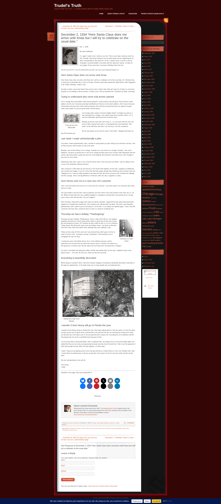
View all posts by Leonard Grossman (86, 414)
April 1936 (147, 105)
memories (146, 226)
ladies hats (101, 428)
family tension (159, 205)
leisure (144, 223)
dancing (145, 204)
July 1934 (147, 170)
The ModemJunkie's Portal (108, 408)
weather (158, 240)
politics (156, 233)
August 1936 (148, 92)
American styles (148, 186)
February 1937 (148, 73)
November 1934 (149, 157)
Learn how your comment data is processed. (103, 486)
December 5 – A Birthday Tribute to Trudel (120, 26)
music (155, 230)
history (161, 212)
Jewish (151, 216)
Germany (144, 212)
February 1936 (148, 108)
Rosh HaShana (146, 235)
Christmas (78, 428)
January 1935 (148, 151)
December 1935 (149, 115)
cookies (83, 428)
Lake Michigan (154, 218)
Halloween (151, 212)
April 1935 (147, 141)
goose (95, 428)
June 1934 (147, 173)
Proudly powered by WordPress (102, 498)
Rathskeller (119, 428)
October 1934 (148, 160)
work (144, 243)
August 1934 (148, 167)
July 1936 (147, 95)
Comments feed (149, 263)
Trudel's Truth (67, 5)
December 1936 (149, 79)
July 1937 (147, 60)
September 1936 (149, 89)
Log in (146, 256)
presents (113, 428)
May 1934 (147, 176)
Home (101, 14)
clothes (146, 201)
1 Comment (130, 423)
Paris (108, 428)
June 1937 (147, 63)
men (152, 226)
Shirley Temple (155, 235)
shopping (145, 238)
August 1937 (148, 56)
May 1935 (147, 138)
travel (152, 240)
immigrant (145, 216)
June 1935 (147, 134)
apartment (147, 189)
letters (152, 222)
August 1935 (148, 128)
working (151, 243)
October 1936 (148, 86)
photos (151, 233)
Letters (117, 423)
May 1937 (147, 66)
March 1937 (148, 69)
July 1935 (147, 131)
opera (146, 233)
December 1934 (149, 154)
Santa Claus (125, 428)
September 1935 (149, 125)
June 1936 (147, 99)
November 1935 (149, 118)
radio (161, 233)
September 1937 (149, 53)
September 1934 (149, 163)
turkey (71, 430)
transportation (146, 240)
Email (63, 465)
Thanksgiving (65, 430)
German (159, 208)
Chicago (94, 423)
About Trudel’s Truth (116, 14)
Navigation (133, 14)
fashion (88, 428)
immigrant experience (109, 423)
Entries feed (148, 260)
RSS (165, 21)
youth (149, 246)
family (101, 423)
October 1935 (148, 121)
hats (156, 211)
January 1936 (148, 111)
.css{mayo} (124, 498)
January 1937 (148, 76)
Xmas (75, 430)
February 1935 (148, 147)
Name (63, 460)
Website (63, 471)
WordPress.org (149, 266)
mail (106, 428)
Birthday (67, 428)
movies (147, 229)
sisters (150, 237)
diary (98, 423)
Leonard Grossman (73, 423)
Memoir (64, 424)
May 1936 (147, 102)
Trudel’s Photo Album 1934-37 (152, 14)
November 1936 (149, 82)
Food (92, 428)
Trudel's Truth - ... (150, 277)
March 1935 (148, 144)
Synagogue (157, 238)
